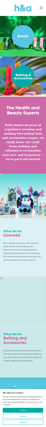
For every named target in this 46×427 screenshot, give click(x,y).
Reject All (23, 422)
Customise (23, 416)
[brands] (23, 26)
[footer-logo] (23, 386)
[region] (23, 408)
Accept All (23, 410)
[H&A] (23, 5)
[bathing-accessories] (23, 66)
